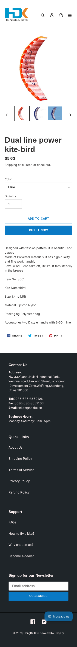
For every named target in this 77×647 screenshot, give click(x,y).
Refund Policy (19, 492)
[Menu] (69, 15)
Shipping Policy (20, 458)
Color (8, 179)
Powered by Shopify (52, 633)
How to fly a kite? (21, 534)
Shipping (11, 165)
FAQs (12, 522)
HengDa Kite (31, 633)
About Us (15, 447)
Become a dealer (21, 556)
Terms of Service (21, 470)
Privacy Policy (19, 481)
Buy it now (38, 230)
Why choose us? (21, 545)
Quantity (10, 196)
